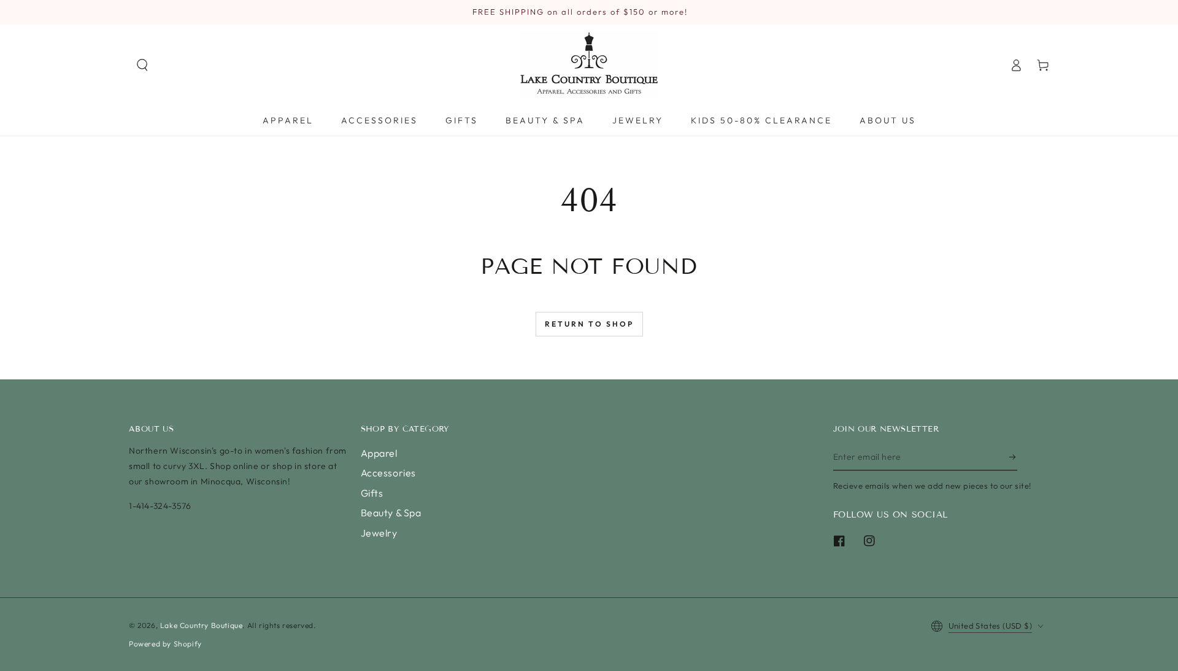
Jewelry (379, 533)
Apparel (379, 453)
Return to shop (589, 323)
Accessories (389, 473)
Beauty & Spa (391, 512)
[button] (142, 65)
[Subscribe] (1013, 456)
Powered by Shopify (165, 643)
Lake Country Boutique (201, 625)
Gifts (372, 493)
